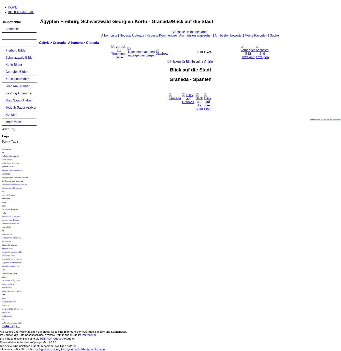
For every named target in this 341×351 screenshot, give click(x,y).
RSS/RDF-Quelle (50, 338)
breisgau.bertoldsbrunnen (12, 188)
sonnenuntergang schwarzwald (14, 185)
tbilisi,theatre (7, 288)
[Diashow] (162, 51)
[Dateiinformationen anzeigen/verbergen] (141, 51)
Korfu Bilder (14, 64)
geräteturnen (7, 316)
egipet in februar (8, 195)
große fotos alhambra (10, 163)
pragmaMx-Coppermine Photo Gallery (325, 119)
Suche (274, 35)
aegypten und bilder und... (12, 263)
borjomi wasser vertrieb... (12, 291)
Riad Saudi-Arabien (19, 100)
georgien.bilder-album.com (12, 309)
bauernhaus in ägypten (11, 217)
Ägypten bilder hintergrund (12, 170)
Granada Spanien (18, 86)
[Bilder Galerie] (0, 1)
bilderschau (6, 149)
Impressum (13, 122)
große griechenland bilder (12, 323)
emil (3, 270)
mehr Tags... (11, 326)
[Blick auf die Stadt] (190, 61)
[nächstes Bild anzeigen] (262, 51)
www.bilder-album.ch (10, 266)
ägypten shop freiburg (10, 220)
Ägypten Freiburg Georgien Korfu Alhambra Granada (72, 349)
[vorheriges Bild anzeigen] (248, 51)
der (4, 294)
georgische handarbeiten (12, 259)
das (3, 320)
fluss (4, 192)
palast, (4, 202)
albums (4, 277)
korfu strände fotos (9, 273)
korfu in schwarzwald (10, 156)
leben (4, 206)
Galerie (44, 42)
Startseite (12, 29)
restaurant (6, 199)
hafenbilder (6, 174)
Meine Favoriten (256, 35)
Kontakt (11, 114)
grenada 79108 (8, 167)
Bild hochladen (197, 32)
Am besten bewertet (228, 35)
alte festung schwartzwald (12, 181)
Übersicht (5, 305)
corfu (4, 213)
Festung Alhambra (18, 93)
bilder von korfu (8, 284)
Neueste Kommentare (161, 35)
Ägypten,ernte (7, 249)
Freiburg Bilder (16, 50)
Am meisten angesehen (195, 35)
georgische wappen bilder (12, 252)
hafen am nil (7, 234)
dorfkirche (6, 312)
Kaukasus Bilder (17, 79)
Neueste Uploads (132, 35)
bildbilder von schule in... (12, 238)
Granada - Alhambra (68, 42)
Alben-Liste (109, 35)
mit (3, 153)
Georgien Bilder (17, 71)
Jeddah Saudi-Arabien (21, 107)
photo (4, 298)
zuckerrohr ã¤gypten (10, 209)
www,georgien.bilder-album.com (15, 177)
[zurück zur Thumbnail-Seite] (119, 51)
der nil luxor (6, 241)
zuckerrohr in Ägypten (11, 281)
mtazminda (6, 227)
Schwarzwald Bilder (20, 57)
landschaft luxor (8, 256)
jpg (3, 231)
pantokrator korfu (9, 302)
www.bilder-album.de (10, 224)
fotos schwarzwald (9, 245)
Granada (92, 42)
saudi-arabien (7, 160)
